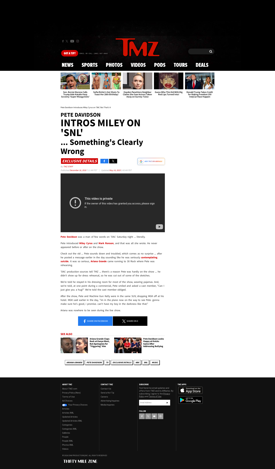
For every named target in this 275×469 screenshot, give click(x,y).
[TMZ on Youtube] (72, 41)
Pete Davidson (94, 362)
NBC (137, 362)
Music (155, 362)
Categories (67, 425)
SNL (146, 362)
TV (107, 362)
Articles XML (68, 413)
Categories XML (69, 429)
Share (97, 320)
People (65, 437)
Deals (202, 65)
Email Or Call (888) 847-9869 (93, 54)
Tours (180, 65)
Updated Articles (70, 417)
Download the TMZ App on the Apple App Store (190, 390)
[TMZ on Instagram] (77, 41)
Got (69, 53)
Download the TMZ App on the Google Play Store (190, 400)
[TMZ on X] (67, 41)
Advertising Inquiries (110, 401)
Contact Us (106, 389)
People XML (67, 441)
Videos (138, 65)
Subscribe (167, 403)
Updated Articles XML (72, 421)
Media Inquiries (107, 405)
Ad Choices (67, 401)
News (67, 65)
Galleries (66, 433)
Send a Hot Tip (107, 393)
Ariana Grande (74, 362)
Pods (159, 65)
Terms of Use (68, 397)
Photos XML (67, 445)
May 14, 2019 (115, 170)
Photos (114, 65)
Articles (65, 409)
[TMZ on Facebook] (63, 41)
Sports (90, 65)
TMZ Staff (68, 166)
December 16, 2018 (78, 170)
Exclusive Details (122, 362)
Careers (104, 397)
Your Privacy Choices (78, 405)
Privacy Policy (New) (71, 393)
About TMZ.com (69, 389)
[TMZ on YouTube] (154, 416)
